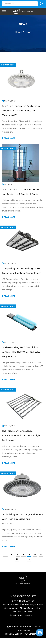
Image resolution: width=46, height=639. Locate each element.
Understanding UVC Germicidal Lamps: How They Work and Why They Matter (21, 352)
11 (17, 559)
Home (18, 32)
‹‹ (5, 554)
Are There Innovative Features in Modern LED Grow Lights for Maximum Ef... (21, 111)
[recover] (39, 630)
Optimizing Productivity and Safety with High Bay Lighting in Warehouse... (22, 519)
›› (29, 559)
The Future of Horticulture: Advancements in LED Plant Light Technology (21, 435)
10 (40, 554)
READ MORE (9, 138)
